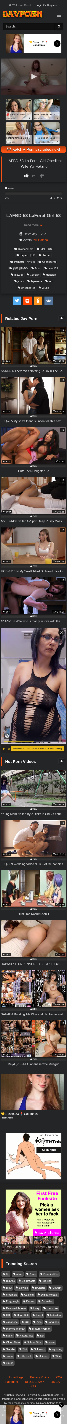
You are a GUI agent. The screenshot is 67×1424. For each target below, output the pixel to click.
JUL (27, 1321)
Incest (39, 1314)
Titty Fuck (26, 1356)
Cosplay (34, 274)
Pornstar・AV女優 (24, 261)
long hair (54, 1321)
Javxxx (46, 255)
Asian (38, 268)
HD (8, 1314)
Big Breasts (28, 1280)
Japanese (36, 281)
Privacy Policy (39, 1377)
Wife (58, 1356)
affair (19, 1274)
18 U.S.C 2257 (34, 1381)
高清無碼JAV (20, 268)
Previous (6, 1244)
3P (7, 1274)
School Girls (34, 1342)
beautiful (53, 268)
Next (61, 1244)
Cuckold (29, 1294)
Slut (24, 1349)
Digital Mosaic (49, 1294)
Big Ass (10, 1280)
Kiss (39, 1321)
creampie (11, 1294)
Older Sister (13, 1342)
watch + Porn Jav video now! (35, 149)
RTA (33, 1386)
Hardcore (52, 1308)
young (45, 287)
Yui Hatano (40, 240)
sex (51, 281)
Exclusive (47, 1301)
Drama (30, 1301)
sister (52, 1342)
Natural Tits (26, 1335)
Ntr (42, 1335)
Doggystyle (12, 1301)
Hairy (36, 1308)
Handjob (51, 274)
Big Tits (46, 1280)
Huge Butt (23, 1314)
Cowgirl (56, 1287)
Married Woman (15, 1328)
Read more (31, 225)
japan (20, 281)
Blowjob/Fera (26, 248)
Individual (55, 1314)
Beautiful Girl (50, 1274)
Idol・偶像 (47, 248)
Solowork (39, 1349)
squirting (57, 1349)
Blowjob (18, 274)
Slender (10, 1349)
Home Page (15, 1377)
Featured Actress (16, 1308)
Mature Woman (41, 1328)
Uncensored (49, 261)
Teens (9, 1356)
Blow (9, 1287)
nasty (9, 1335)
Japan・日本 (27, 255)
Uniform (43, 1356)
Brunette (40, 1287)
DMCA (55, 1381)
